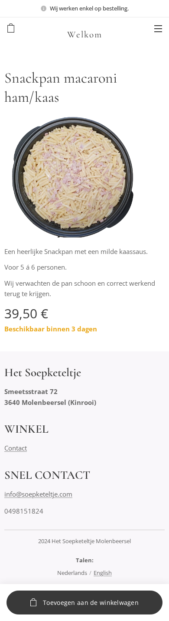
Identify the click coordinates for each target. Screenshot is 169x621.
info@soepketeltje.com (38, 494)
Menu (158, 28)
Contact (15, 448)
